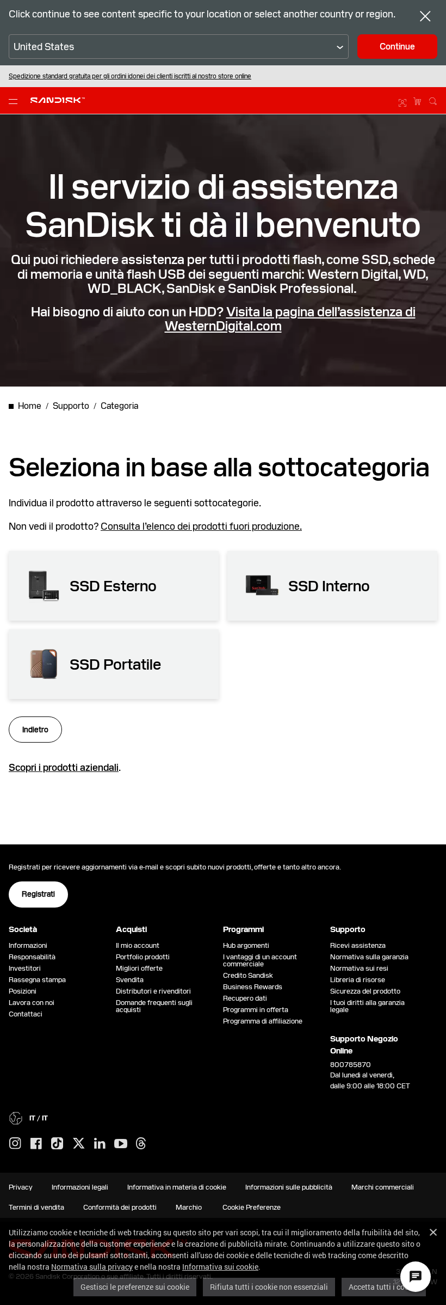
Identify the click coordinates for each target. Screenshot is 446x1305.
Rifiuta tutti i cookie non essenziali (269, 1287)
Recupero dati (245, 998)
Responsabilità (32, 956)
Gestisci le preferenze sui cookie (134, 1287)
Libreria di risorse (357, 979)
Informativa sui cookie (220, 1266)
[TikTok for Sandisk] (57, 1144)
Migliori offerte (139, 968)
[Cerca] (433, 99)
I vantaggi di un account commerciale (260, 960)
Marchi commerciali (382, 1187)
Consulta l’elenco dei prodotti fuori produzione (200, 526)
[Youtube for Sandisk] (120, 1144)
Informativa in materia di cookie (176, 1187)
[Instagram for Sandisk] (15, 1144)
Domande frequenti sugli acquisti (154, 1006)
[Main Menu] (15, 100)
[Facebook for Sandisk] (36, 1144)
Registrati (38, 894)
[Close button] (425, 18)
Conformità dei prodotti (120, 1207)
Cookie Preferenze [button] (251, 1207)
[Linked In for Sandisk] (100, 1144)
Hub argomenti (246, 945)
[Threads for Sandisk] (141, 1143)
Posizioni (22, 991)
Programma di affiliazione (262, 1021)
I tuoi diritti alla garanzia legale (367, 1006)
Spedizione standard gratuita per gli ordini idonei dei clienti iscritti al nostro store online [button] (130, 76)
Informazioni (28, 945)
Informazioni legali (80, 1187)
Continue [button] (397, 46)
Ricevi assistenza (358, 945)
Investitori (25, 968)
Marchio (189, 1207)
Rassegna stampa (37, 979)
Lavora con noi (31, 1002)
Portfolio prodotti (143, 956)
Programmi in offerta (255, 1009)
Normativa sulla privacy (92, 1266)
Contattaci (25, 1014)
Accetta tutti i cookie (384, 1287)
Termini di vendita (36, 1207)
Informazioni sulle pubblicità (288, 1187)
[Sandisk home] (57, 99)
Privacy (21, 1187)
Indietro (35, 729)
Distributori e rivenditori (153, 991)
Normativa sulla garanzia (369, 956)
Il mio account (137, 945)
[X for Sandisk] (78, 1144)
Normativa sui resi (359, 968)
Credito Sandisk (248, 975)
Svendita (130, 979)
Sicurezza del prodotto (365, 991)
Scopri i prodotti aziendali (64, 767)
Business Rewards (252, 986)
